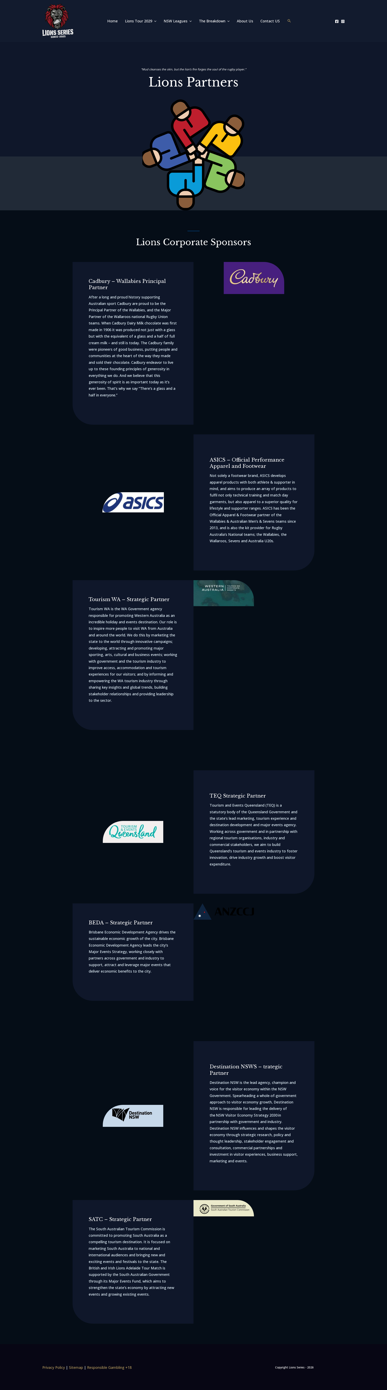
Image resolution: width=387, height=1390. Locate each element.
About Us (245, 21)
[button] (154, 21)
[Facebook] (337, 21)
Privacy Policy (53, 1367)
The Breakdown (212, 21)
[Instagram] (343, 21)
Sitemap (76, 1367)
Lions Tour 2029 (138, 21)
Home (112, 21)
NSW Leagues (175, 21)
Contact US (270, 21)
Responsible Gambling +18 (109, 1367)
